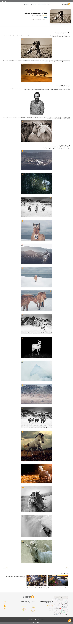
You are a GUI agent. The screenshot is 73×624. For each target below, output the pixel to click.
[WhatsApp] (4, 608)
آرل (46, 15)
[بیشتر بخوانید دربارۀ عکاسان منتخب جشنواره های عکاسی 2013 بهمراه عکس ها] (58, 580)
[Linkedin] (2, 1)
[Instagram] (3, 1)
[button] (70, 1)
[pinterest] (5, 1)
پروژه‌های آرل (33, 611)
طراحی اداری (24, 609)
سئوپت (29, 619)
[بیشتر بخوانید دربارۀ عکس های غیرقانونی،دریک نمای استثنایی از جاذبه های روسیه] (36, 580)
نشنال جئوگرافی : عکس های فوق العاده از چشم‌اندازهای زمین (15, 577)
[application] (47, 4)
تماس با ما (33, 607)
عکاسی (44, 15)
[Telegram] (5, 606)
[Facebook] (5, 604)
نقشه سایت (33, 608)
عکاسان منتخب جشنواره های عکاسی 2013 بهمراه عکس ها (58, 587)
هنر (45, 15)
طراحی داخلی (24, 606)
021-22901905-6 (50, 605)
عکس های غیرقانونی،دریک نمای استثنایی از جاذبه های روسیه (36, 587)
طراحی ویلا (24, 608)
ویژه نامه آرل (33, 610)
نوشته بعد (5, 567)
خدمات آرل (24, 610)
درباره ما (33, 606)
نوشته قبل (68, 567)
